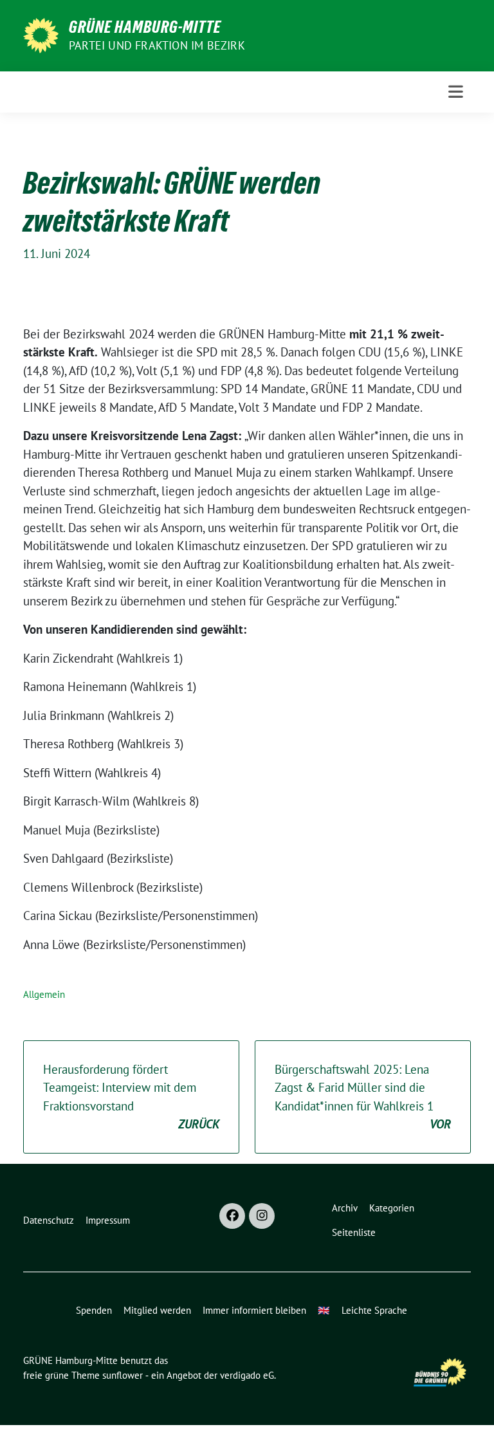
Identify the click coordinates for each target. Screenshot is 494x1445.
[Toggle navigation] (456, 91)
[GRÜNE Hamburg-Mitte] (41, 34)
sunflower (122, 1375)
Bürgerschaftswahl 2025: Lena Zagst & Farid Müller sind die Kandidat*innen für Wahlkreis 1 (363, 1097)
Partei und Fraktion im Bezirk (157, 45)
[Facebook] (232, 1216)
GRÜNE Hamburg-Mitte (145, 27)
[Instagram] (262, 1216)
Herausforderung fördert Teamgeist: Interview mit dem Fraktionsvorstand (131, 1097)
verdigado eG (247, 1375)
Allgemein (44, 994)
